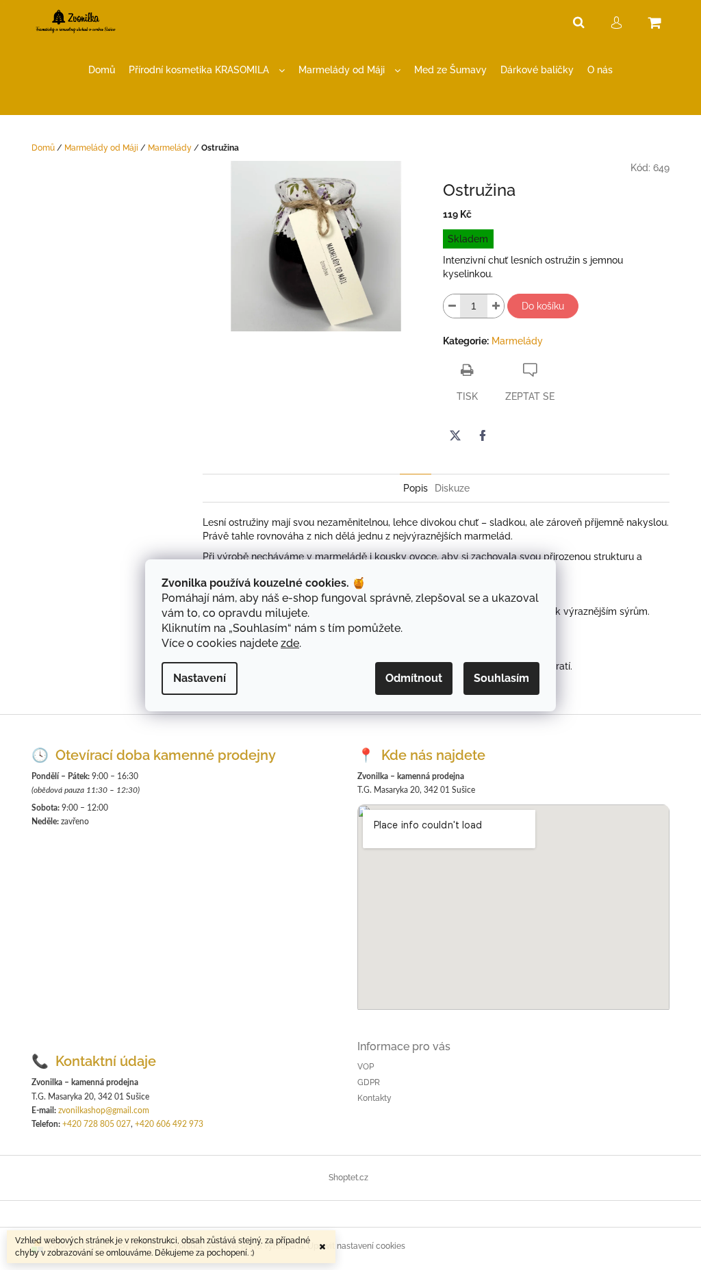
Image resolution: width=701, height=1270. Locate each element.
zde (290, 643)
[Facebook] (482, 435)
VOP (365, 1066)
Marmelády (517, 340)
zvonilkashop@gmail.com (103, 1110)
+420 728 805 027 (96, 1124)
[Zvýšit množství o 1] (495, 306)
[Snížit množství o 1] (452, 306)
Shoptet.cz (348, 1177)
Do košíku (543, 306)
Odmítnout (413, 678)
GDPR (368, 1082)
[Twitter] (455, 435)
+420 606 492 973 (169, 1124)
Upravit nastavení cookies (356, 1246)
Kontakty (374, 1098)
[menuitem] (101, 70)
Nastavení (199, 678)
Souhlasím (501, 678)
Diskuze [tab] (452, 488)
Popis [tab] (415, 488)
